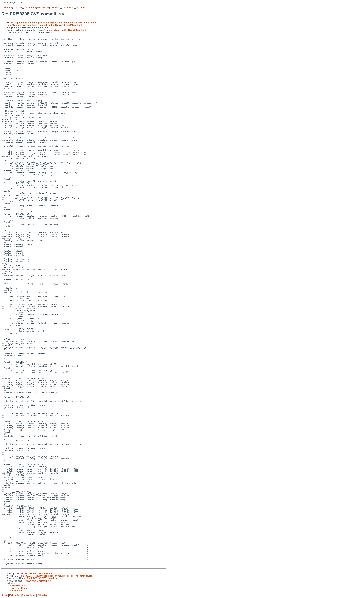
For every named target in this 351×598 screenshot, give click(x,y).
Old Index (80, 7)
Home (4, 595)
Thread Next (43, 7)
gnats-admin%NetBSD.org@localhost (66, 30)
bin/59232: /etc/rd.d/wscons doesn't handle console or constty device (56, 576)
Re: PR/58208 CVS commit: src (37, 573)
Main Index (14, 595)
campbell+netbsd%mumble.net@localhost (60, 25)
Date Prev (7, 7)
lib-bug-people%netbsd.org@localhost (31, 23)
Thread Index (68, 7)
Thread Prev (30, 7)
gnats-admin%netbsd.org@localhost (70, 23)
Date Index (55, 7)
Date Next (17, 7)
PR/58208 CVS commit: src (37, 581)
